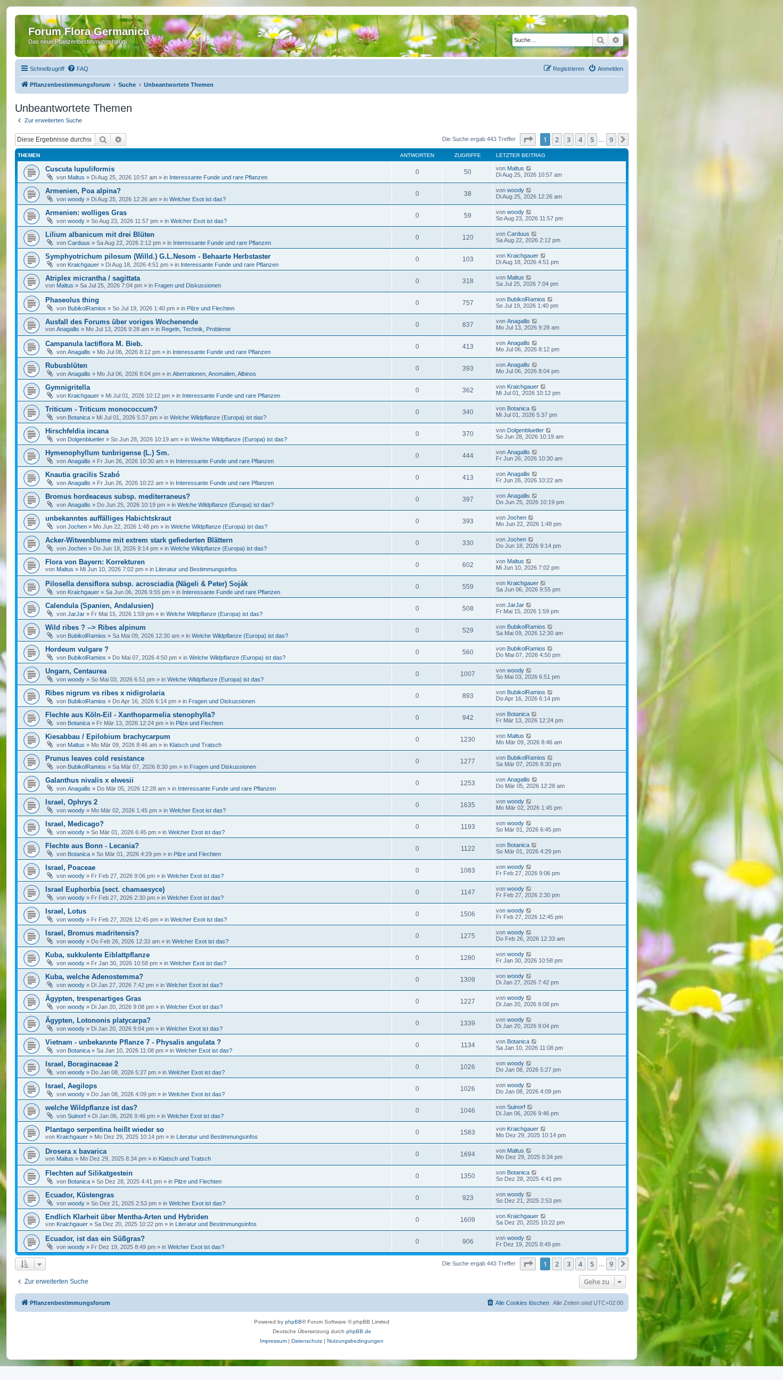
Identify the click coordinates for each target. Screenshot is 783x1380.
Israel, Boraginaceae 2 (81, 1064)
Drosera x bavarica (76, 1151)
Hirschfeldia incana (77, 431)
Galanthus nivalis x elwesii (89, 780)
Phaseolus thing (72, 300)
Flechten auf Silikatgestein (89, 1173)
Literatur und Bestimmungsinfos (196, 569)
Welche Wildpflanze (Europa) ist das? (218, 417)
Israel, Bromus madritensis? (92, 933)
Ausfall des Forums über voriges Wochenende (121, 322)
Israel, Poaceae (70, 868)
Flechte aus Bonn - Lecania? (92, 846)
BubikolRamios (87, 308)
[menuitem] (77, 68)
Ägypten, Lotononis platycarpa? (98, 1020)
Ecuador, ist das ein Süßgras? (95, 1239)
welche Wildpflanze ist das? (91, 1108)
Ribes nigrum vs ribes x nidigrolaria (105, 693)
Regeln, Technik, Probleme (196, 329)
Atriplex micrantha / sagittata (92, 278)
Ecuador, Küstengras (79, 1195)
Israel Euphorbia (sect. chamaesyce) (105, 889)
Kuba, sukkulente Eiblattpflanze (97, 955)
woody (76, 199)
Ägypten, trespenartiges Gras (93, 999)
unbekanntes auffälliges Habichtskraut (108, 518)
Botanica (79, 417)
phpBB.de (358, 1331)
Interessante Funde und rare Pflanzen (218, 177)
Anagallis (67, 329)
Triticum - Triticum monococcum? (101, 409)
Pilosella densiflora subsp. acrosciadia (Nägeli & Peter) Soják (146, 584)
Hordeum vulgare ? (77, 649)
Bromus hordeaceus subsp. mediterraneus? (117, 496)
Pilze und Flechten (210, 308)
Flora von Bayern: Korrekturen (95, 562)
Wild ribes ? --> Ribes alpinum (95, 627)
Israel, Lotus (65, 911)
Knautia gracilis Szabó (82, 475)
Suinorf (77, 1116)
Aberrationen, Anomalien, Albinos (214, 374)
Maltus (76, 177)
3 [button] (568, 139)
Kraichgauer (83, 264)
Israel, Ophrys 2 (71, 802)
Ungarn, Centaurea (76, 671)
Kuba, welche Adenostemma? (94, 977)
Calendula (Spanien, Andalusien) (99, 606)
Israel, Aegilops (71, 1086)
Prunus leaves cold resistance (94, 758)
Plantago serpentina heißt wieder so (104, 1129)
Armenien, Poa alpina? (83, 191)
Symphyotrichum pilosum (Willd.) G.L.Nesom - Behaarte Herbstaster (158, 256)
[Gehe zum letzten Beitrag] (529, 168)
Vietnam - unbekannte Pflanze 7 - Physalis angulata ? (133, 1042)
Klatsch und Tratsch (195, 745)
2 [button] (557, 139)
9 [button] (611, 139)
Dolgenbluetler (86, 439)
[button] (528, 139)
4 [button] (580, 139)
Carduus (79, 243)
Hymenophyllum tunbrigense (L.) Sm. (107, 453)
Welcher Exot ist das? (197, 199)
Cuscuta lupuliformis (80, 169)
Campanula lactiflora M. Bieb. (94, 344)
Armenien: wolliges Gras (86, 213)
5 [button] (592, 139)
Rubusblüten (66, 365)
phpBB (293, 1322)
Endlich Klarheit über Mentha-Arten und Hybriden (126, 1217)
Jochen (77, 526)
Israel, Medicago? (74, 824)
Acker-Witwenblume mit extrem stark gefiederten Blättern (139, 540)
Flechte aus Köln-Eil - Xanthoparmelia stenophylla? (130, 715)
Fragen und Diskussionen (187, 285)
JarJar (76, 614)
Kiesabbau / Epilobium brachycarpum (107, 737)
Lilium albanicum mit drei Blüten (99, 235)
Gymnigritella (67, 387)
